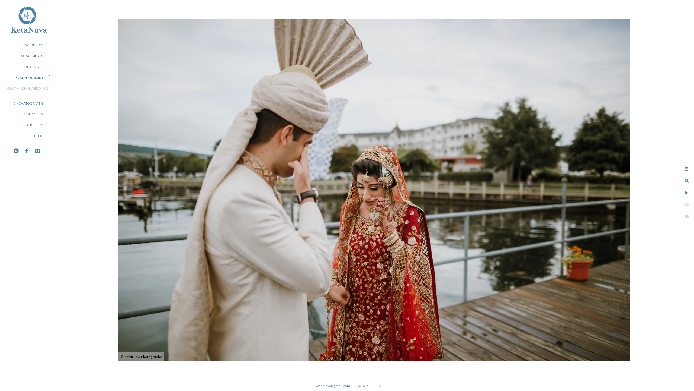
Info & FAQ (34, 67)
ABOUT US (34, 125)
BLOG (38, 136)
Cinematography (28, 103)
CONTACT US (33, 114)
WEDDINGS (34, 45)
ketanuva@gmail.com (333, 386)
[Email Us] (37, 150)
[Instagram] (16, 150)
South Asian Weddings (28, 88)
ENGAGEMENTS (31, 56)
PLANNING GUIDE (29, 77)
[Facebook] (26, 150)
